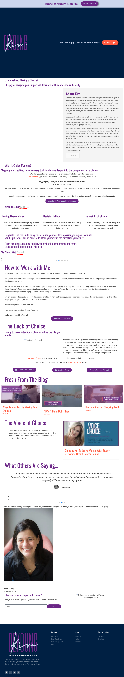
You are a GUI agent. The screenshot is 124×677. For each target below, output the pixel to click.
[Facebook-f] (6, 672)
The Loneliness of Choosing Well (102, 407)
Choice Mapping (69, 42)
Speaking (95, 42)
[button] (62, 258)
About (89, 42)
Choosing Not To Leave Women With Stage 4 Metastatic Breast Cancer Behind (88, 452)
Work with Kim (81, 42)
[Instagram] (18, 672)
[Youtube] (14, 672)
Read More (5, 413)
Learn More (73, 156)
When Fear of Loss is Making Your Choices (20, 409)
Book (61, 42)
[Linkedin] (10, 672)
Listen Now (67, 457)
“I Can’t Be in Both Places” (57, 411)
